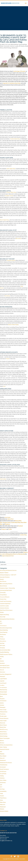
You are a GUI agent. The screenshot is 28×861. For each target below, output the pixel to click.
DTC (1, 623)
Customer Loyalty (14, 46)
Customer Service (4, 608)
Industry (23, 46)
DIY (1, 621)
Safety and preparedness (6, 745)
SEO (1, 751)
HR (19, 46)
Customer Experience (5, 603)
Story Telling (3, 780)
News (1, 696)
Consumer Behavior (4, 597)
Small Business (3, 764)
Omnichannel (3, 700)
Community (6, 46)
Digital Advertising (4, 614)
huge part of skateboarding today (11, 83)
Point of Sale (3, 709)
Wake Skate (3, 802)
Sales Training (3, 747)
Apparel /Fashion (4, 572)
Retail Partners (3, 733)
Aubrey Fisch (10, 519)
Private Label (3, 716)
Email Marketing (4, 630)
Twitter (10, 529)
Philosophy (2, 707)
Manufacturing (3, 689)
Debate (2, 612)
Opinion (2, 703)
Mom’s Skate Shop (4, 219)
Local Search (3, 683)
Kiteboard (2, 676)
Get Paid (2, 643)
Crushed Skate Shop (15, 138)
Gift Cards (2, 645)
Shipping (2, 753)
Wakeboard (3, 806)
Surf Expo (2, 789)
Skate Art (2, 758)
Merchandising (3, 694)
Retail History (3, 731)
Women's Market (4, 811)
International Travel (4, 667)
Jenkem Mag (23, 534)
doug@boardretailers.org (6, 840)
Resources (2, 722)
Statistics (2, 778)
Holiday (2, 656)
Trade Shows (3, 798)
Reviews (2, 742)
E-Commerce (3, 625)
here (4, 386)
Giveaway (2, 647)
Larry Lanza (7, 517)
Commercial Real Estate (6, 590)
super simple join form (8, 555)
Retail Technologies (5, 738)
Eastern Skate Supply (13, 324)
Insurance (2, 663)
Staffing (2, 775)
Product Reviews (4, 718)
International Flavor (4, 665)
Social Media (3, 773)
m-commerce (3, 687)
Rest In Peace (3, 725)
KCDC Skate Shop (11, 168)
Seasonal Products (4, 749)
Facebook (20, 525)
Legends (2, 680)
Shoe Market (3, 756)
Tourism (2, 795)
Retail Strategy (7, 47)
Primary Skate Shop (11, 192)
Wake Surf (2, 804)
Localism (2, 685)
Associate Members (5, 577)
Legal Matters (3, 678)
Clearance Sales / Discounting (7, 588)
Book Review (3, 581)
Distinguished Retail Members (7, 619)
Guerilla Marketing (4, 652)
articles (13, 260)
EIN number (18, 238)
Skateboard (14, 47)
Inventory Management (5, 674)
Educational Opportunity (6, 627)
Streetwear (3, 782)
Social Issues (3, 771)
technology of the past (19, 71)
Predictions (2, 714)
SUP (1, 784)
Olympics (2, 698)
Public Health (3, 720)
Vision (1, 800)
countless (9, 260)
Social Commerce (4, 769)
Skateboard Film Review (6, 762)
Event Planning (3, 632)
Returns (2, 740)
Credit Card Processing (5, 601)
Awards (2, 579)
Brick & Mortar (14, 44)
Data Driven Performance (6, 610)
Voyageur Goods (9, 195)
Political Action (3, 711)
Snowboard (3, 767)
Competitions (3, 594)
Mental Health (3, 692)
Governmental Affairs (5, 650)
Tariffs (1, 793)
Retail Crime (3, 727)
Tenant (7, 358)
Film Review (3, 634)
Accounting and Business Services (8, 570)
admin (3, 44)
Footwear (2, 639)
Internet (2, 669)
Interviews (2, 672)
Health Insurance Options (6, 654)
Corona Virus (3, 599)
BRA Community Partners (6, 583)
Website (2, 809)
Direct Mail (2, 616)
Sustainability (3, 791)
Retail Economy (4, 729)
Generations (3, 641)
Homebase (7, 295)
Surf (1, 786)
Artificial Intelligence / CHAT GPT (8, 574)
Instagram (3, 529)
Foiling (1, 636)
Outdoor (2, 705)
